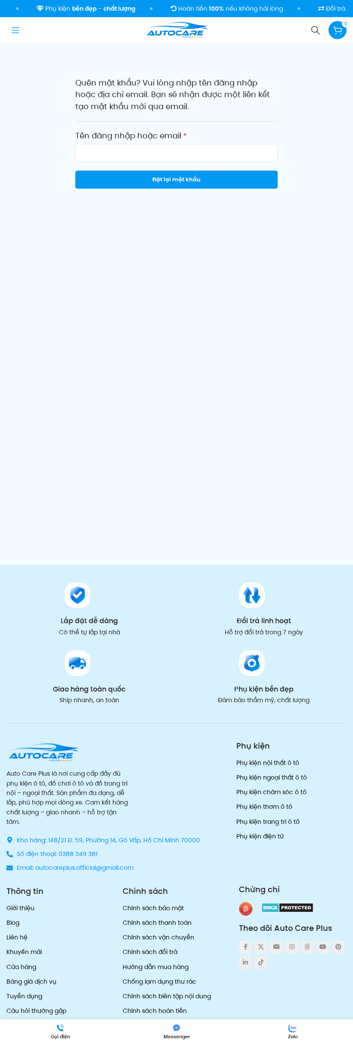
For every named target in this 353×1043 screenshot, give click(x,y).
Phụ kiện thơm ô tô (264, 806)
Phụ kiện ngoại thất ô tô (271, 777)
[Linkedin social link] (245, 962)
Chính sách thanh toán (157, 922)
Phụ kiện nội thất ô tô (267, 763)
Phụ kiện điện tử (260, 836)
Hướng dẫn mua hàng (156, 967)
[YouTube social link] (322, 947)
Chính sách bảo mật (153, 908)
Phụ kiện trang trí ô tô (268, 821)
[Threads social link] (307, 947)
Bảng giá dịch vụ (31, 981)
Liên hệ (17, 937)
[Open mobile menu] (15, 30)
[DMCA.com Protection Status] (287, 907)
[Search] (315, 30)
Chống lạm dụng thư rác (159, 981)
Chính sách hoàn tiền (155, 1010)
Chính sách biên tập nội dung (167, 996)
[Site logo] (176, 29)
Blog (12, 922)
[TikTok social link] (260, 962)
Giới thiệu (20, 908)
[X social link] (260, 947)
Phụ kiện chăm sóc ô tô (271, 792)
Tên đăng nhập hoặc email (131, 136)
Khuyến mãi (24, 952)
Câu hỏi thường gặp (36, 1010)
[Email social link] (276, 947)
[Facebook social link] (245, 947)
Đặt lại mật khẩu (176, 179)
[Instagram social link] (291, 947)
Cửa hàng (21, 967)
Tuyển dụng (24, 996)
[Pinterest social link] (338, 947)
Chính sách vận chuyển (158, 937)
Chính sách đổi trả (150, 952)
